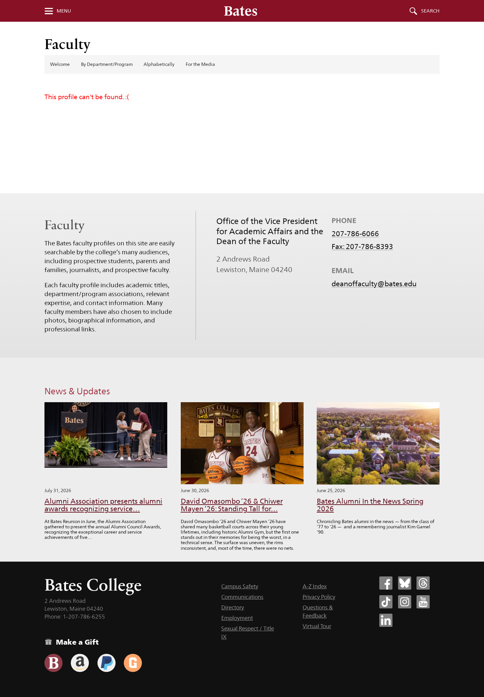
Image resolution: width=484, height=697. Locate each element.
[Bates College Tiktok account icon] (385, 601)
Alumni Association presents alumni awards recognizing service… (103, 505)
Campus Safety (239, 586)
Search (430, 11)
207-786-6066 (355, 233)
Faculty (67, 44)
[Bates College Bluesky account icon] (404, 583)
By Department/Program (107, 64)
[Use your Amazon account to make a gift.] (80, 663)
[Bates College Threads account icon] (423, 583)
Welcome (60, 64)
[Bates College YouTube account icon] (423, 601)
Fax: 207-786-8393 (362, 246)
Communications (242, 597)
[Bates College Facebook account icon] (385, 583)
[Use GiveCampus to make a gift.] (133, 663)
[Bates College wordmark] (240, 11)
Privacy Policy (319, 597)
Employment (237, 618)
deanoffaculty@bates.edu (374, 283)
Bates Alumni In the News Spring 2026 (370, 505)
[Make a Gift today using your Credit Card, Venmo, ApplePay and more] (53, 663)
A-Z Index (315, 586)
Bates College (93, 584)
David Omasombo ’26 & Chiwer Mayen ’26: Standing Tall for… (232, 505)
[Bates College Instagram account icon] (404, 601)
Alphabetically (159, 64)
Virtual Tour (317, 626)
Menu (64, 11)
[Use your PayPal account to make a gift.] (106, 663)
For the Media (200, 64)
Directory (232, 607)
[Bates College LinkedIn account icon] (385, 620)
